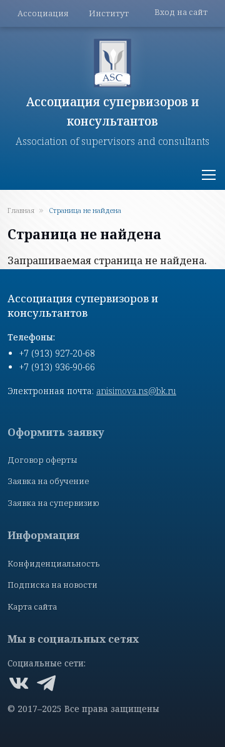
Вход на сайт (181, 11)
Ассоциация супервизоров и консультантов (112, 111)
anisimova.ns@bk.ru (136, 391)
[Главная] (112, 63)
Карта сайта (32, 606)
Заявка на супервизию (53, 502)
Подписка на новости (53, 584)
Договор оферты (43, 459)
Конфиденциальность (53, 563)
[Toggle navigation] (208, 175)
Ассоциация (43, 13)
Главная (21, 210)
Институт (109, 13)
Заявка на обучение (48, 481)
